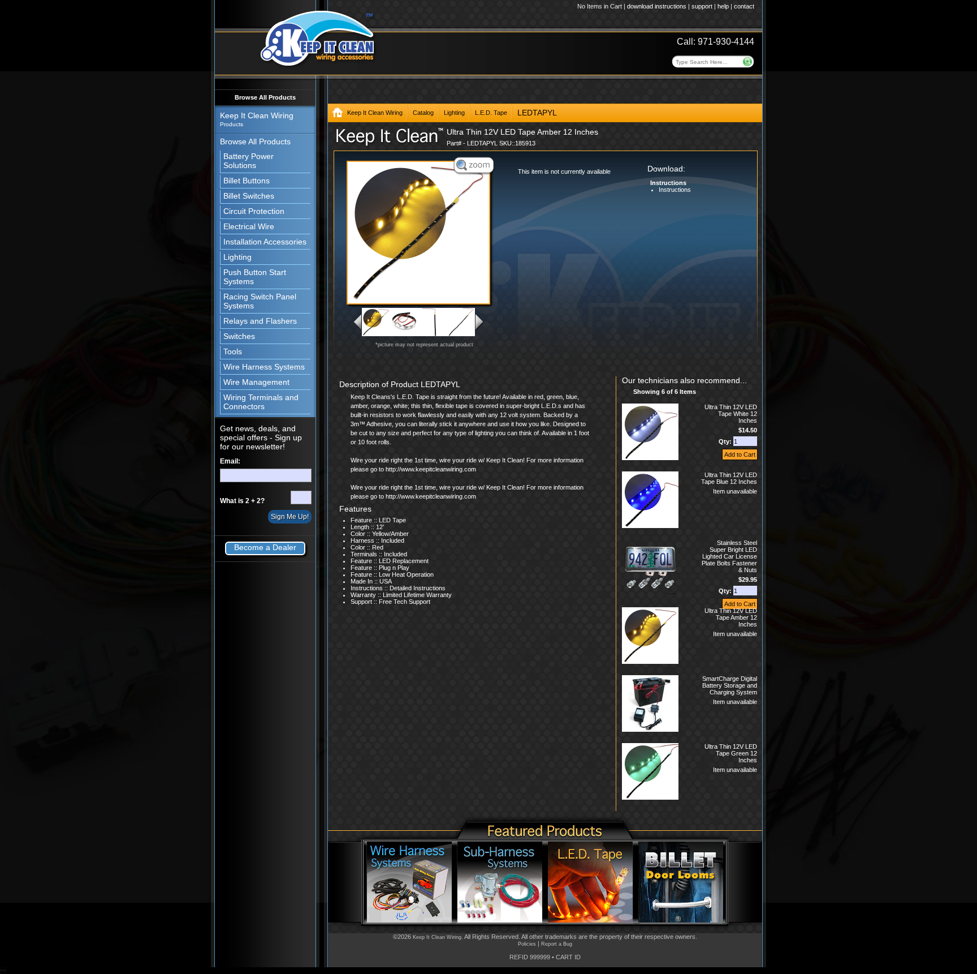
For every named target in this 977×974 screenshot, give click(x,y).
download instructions (656, 6)
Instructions (675, 189)
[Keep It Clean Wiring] (337, 114)
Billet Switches (248, 195)
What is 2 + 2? (242, 501)
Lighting (237, 256)
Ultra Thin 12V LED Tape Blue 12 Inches (729, 478)
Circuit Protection (253, 211)
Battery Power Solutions (248, 161)
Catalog (423, 112)
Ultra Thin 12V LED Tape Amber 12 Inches (730, 617)
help (723, 6)
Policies (527, 944)
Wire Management (256, 382)
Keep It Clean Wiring (375, 112)
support (701, 6)
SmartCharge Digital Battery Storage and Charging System (729, 685)
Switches (239, 336)
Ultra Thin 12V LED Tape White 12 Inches (730, 414)
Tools (232, 351)
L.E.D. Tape (491, 112)
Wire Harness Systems (264, 366)
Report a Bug (556, 944)
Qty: (726, 441)
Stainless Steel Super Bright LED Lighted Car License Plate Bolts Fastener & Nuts (729, 556)
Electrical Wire (248, 226)
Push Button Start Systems (254, 277)
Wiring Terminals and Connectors (261, 402)
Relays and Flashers (260, 320)
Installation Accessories (264, 241)
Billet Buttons (246, 180)
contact (744, 6)
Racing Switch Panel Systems (259, 301)
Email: (230, 461)
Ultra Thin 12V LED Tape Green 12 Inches (730, 753)
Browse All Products (265, 97)
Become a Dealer (265, 547)
